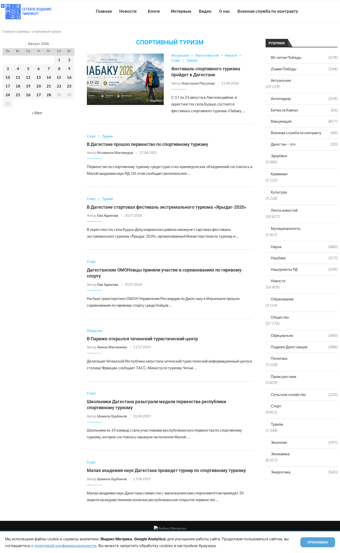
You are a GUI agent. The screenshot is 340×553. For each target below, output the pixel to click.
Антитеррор (304, 98)
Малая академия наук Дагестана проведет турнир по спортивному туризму (166, 470)
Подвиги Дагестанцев (304, 347)
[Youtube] (314, 11)
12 (28, 77)
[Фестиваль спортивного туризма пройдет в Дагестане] (125, 79)
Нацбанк (304, 258)
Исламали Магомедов (115, 152)
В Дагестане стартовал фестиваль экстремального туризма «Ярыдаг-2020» (166, 207)
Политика (279, 358)
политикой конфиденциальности (65, 545)
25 (18, 94)
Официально (304, 335)
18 (18, 86)
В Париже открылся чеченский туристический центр (142, 338)
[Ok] (330, 11)
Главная (104, 11)
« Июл (37, 112)
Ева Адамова (107, 215)
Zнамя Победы (304, 69)
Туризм (277, 424)
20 (38, 86)
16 (69, 77)
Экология (304, 442)
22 (59, 86)
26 (28, 94)
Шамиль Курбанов (112, 416)
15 (59, 77)
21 (49, 86)
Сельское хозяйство (304, 394)
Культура (279, 192)
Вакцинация (304, 121)
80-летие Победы (304, 57)
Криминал (279, 174)
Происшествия (283, 376)
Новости (128, 11)
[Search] (337, 11)
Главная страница (15, 31)
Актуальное (281, 80)
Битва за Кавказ (304, 110)
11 (18, 77)
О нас (224, 11)
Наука (304, 246)
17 (7, 86)
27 (38, 94)
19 (28, 86)
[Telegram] (324, 11)
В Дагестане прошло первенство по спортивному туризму (147, 144)
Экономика (280, 454)
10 (7, 77)
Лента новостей (284, 210)
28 (49, 94)
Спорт (276, 406)
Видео (205, 11)
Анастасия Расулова (198, 83)
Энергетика (304, 472)
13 (38, 77)
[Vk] (319, 11)
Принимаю (317, 542)
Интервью (181, 11)
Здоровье (279, 155)
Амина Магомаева (112, 347)
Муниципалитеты (286, 228)
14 (49, 77)
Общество (280, 317)
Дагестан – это (304, 144)
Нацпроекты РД (304, 269)
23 (69, 86)
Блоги (154, 11)
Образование (282, 299)
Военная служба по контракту (267, 11)
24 (7, 94)
